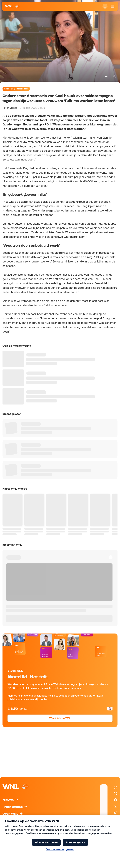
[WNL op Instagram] (116, 787)
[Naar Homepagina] (12, 6)
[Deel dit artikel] (114, 76)
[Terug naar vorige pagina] (5, 76)
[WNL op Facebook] (116, 800)
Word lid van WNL (60, 718)
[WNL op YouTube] (116, 806)
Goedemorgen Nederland (16, 89)
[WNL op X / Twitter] (116, 794)
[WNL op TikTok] (116, 812)
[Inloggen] (105, 6)
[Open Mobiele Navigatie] (112, 6)
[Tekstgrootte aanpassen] (106, 76)
